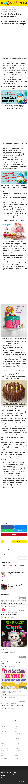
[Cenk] (14, 633)
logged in (11, 565)
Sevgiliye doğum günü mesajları (8, 601)
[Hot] (3, 609)
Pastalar (12, 12)
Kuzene (17, 743)
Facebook (7, 527)
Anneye (3, 728)
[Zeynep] (14, 679)
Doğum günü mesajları (8, 550)
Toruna (17, 755)
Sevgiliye (10, 600)
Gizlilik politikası (12, 772)
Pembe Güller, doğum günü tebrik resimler (16, 573)
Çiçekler (3, 738)
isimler (2, 690)
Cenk (2, 649)
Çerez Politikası (5, 774)
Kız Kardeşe (18, 736)
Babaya (3, 736)
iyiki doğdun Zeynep (5, 691)
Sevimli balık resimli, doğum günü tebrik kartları (13, 662)
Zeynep (16, 692)
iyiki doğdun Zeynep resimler (7, 692)
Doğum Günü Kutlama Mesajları (11, 614)
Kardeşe (17, 728)
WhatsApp (7, 530)
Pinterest (14, 534)
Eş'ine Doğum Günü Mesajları (19, 600)
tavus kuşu (13, 703)
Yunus (2, 660)
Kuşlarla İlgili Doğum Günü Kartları (12, 705)
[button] (2, 2)
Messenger (21, 527)
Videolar (17, 758)
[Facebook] (1, 778)
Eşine (6, 600)
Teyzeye (17, 753)
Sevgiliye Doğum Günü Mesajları (11, 603)
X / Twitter (20, 530)
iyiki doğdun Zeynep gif (16, 691)
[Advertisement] (14, 41)
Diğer (2, 745)
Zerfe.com (3, 775)
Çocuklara (4, 741)
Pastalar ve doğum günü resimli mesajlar (17, 585)
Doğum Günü (4, 748)
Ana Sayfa (3, 772)
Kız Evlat (17, 733)
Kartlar (17, 731)
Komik (16, 741)
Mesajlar (4, 12)
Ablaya (3, 726)
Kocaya (17, 738)
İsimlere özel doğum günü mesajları (13, 690)
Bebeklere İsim (20, 774)
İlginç (16, 723)
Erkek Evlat (4, 750)
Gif (2, 755)
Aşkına (2, 600)
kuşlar (8, 703)
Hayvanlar (3, 703)
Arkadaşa (3, 731)
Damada (3, 743)
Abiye (2, 723)
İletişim (13, 774)
